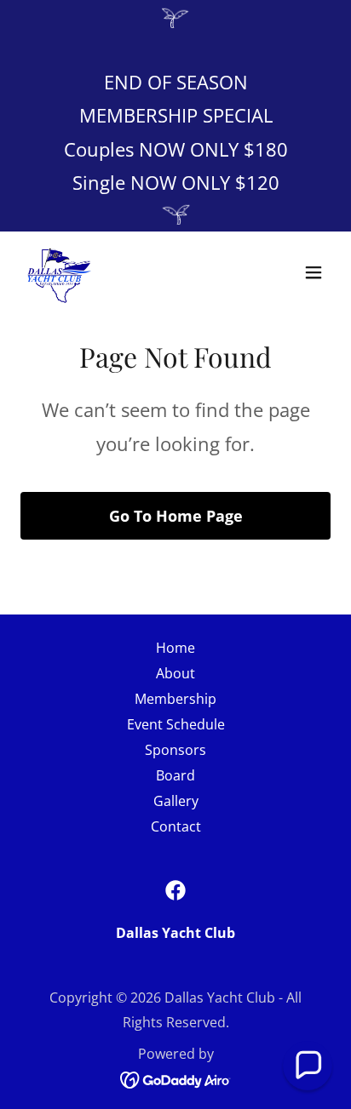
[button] (313, 272)
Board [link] (175, 775)
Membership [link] (175, 698)
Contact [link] (176, 826)
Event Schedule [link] (176, 724)
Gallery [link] (176, 801)
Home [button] (175, 647)
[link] (59, 272)
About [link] (175, 673)
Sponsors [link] (175, 749)
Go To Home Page (176, 516)
